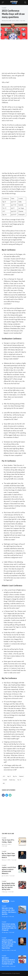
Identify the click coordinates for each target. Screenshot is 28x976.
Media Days (12, 780)
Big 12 (9, 776)
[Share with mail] (10, 795)
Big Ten (15, 776)
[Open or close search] (25, 2)
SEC (4, 783)
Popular (13, 901)
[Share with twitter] (6, 795)
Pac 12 (19, 780)
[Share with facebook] (3, 795)
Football (4, 8)
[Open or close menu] (3, 2)
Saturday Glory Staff (6, 20)
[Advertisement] (14, 56)
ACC (4, 776)
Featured (21, 776)
